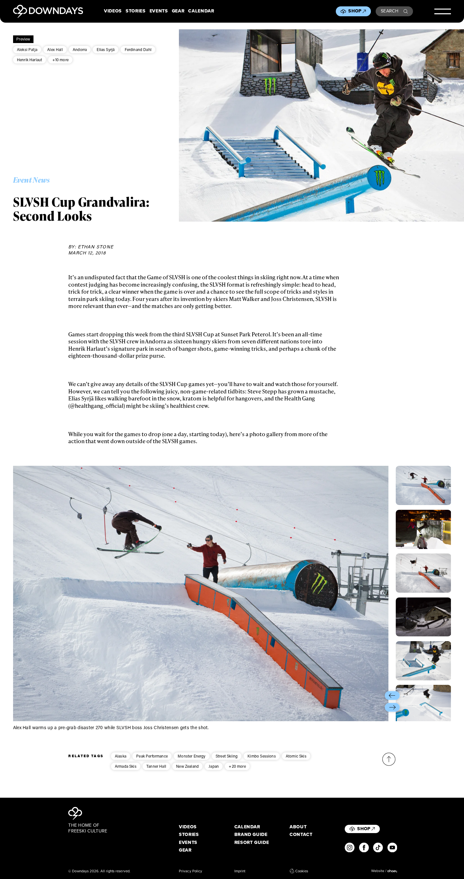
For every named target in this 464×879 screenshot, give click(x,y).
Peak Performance (152, 755)
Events (159, 11)
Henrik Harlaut (29, 59)
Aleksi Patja (27, 49)
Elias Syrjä (105, 49)
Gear (178, 11)
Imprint (240, 871)
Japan (214, 766)
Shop (354, 11)
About (298, 827)
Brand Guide (251, 835)
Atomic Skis (296, 755)
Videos (113, 11)
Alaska (120, 755)
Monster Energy (191, 755)
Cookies (301, 871)
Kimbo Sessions (261, 755)
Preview (23, 38)
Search (390, 11)
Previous (392, 695)
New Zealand (187, 766)
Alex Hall (55, 49)
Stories (136, 11)
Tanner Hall (156, 766)
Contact (301, 835)
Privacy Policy (190, 871)
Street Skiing (227, 755)
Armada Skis (125, 766)
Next (392, 707)
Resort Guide (251, 843)
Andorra (80, 49)
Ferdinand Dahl (138, 49)
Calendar (201, 11)
